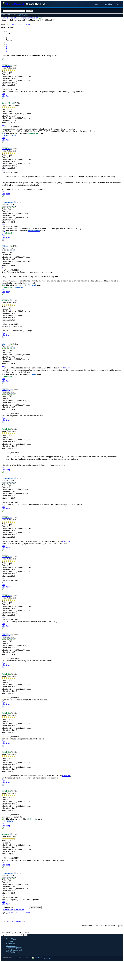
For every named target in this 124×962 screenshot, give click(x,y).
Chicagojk (66, 368)
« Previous (13, 24)
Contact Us (10, 941)
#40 (3, 895)
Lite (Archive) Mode (14, 948)
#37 (3, 773)
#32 (3, 578)
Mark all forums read (14, 950)
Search (96, 4)
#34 (3, 656)
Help (117, 4)
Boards (10, 18)
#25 (3, 268)
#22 (3, 125)
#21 (3, 87)
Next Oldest (8, 910)
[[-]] (3, 133)
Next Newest (19, 910)
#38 (3, 812)
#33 (3, 617)
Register (25, 15)
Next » (27, 24)
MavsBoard (10, 943)
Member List (107, 4)
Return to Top (11, 946)
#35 (3, 695)
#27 (3, 366)
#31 (3, 539)
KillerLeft (66, 541)
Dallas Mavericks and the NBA (26, 18)
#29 (3, 450)
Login (19, 15)
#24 (3, 224)
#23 (3, 170)
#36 (3, 734)
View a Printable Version (15, 921)
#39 (3, 856)
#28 (3, 411)
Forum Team (11, 939)
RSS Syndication (12, 952)
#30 (3, 500)
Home (3, 18)
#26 (3, 322)
